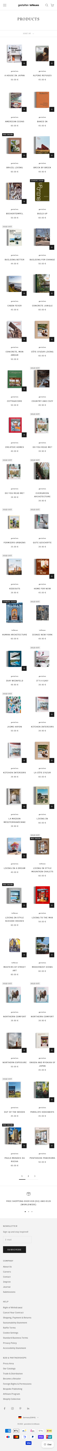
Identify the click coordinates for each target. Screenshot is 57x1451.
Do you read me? (42, 447)
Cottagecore (14, 401)
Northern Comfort (14, 1016)
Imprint (7, 1282)
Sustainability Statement (15, 1322)
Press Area (8, 1363)
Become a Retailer (12, 1378)
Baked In (42, 121)
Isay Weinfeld (14, 680)
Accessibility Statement (14, 1348)
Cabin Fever (14, 305)
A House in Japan (15, 75)
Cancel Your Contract (13, 1312)
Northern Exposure (15, 1062)
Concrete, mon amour (15, 353)
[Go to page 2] (35, 1176)
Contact (7, 1277)
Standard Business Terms (15, 1338)
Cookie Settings (10, 1333)
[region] (28, 1199)
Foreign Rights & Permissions (17, 1384)
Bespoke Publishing (12, 1389)
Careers (7, 1272)
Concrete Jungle (42, 305)
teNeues (14, 630)
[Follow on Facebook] (4, 1408)
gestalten (14, 71)
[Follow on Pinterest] (20, 1408)
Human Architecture (14, 634)
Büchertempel (14, 213)
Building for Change (42, 259)
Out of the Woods (14, 1112)
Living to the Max (42, 917)
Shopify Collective (12, 1399)
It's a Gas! (42, 680)
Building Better (14, 259)
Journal (6, 1287)
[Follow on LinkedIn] (28, 1408)
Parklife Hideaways (42, 1112)
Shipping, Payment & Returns (17, 1317)
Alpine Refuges (42, 75)
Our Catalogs (9, 1368)
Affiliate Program (11, 1394)
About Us (7, 1266)
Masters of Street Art (14, 969)
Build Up (42, 213)
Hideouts (14, 588)
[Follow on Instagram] (12, 1408)
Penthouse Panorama (42, 1158)
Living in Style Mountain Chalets (42, 870)
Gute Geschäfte (42, 542)
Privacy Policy (10, 1343)
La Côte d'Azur (42, 772)
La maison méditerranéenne (15, 820)
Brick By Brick (42, 167)
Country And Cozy (42, 401)
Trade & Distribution (13, 1373)
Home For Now (42, 588)
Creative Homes (14, 447)
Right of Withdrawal (12, 1307)
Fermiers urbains (15, 542)
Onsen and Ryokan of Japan (42, 1064)
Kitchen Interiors (42, 726)
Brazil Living (14, 167)
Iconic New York (42, 634)
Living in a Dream (14, 868)
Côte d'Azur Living (42, 351)
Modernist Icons (42, 967)
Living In (42, 818)
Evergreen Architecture (42, 495)
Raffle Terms (9, 1328)
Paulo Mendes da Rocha (15, 1160)
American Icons (14, 121)
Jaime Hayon (14, 726)
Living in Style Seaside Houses (14, 919)
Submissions (9, 1292)
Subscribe (14, 1249)
